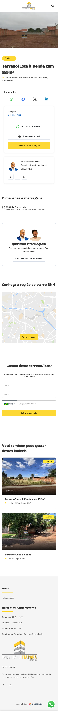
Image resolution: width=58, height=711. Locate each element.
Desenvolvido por (22, 704)
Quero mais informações (29, 145)
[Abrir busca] (52, 6)
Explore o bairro (29, 337)
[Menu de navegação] (5, 6)
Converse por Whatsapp (31, 126)
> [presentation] (53, 33)
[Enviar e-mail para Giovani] (24, 176)
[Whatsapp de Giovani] (17, 176)
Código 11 (9, 58)
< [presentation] (4, 33)
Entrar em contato (29, 413)
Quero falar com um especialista (29, 258)
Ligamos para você (31, 136)
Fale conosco (8, 598)
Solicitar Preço (14, 115)
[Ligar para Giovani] (10, 176)
